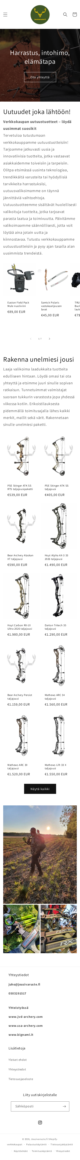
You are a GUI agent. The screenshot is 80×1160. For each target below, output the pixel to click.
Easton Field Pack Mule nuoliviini (18, 304)
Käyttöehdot (21, 1151)
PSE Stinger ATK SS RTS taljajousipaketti (20, 487)
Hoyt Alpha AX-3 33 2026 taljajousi (56, 557)
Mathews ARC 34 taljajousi (55, 696)
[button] (5, 14)
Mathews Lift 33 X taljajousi (55, 766)
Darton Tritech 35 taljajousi (55, 627)
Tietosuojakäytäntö (62, 1144)
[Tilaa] (64, 1106)
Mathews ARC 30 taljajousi (17, 766)
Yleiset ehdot (18, 1060)
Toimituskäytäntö (42, 1151)
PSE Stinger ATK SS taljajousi (57, 487)
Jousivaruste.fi (39, 1139)
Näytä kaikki (40, 789)
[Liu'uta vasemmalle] (30, 338)
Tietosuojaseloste (21, 1079)
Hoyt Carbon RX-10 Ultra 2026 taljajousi (19, 627)
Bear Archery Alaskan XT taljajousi (20, 557)
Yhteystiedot (17, 1069)
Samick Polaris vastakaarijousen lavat (51, 306)
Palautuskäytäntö (36, 1144)
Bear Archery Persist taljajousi (19, 696)
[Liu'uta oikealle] (49, 338)
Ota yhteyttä (40, 77)
